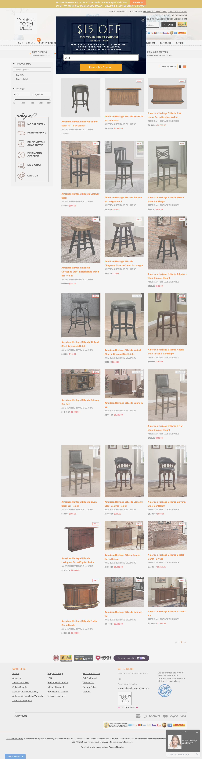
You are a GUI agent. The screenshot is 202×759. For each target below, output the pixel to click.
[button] (143, 19)
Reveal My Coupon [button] (100, 67)
